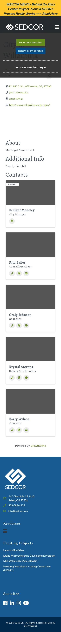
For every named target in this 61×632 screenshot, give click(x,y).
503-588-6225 (16, 505)
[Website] (26, 273)
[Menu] (57, 27)
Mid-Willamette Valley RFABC (20, 560)
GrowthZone (38, 445)
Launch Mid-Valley (13, 550)
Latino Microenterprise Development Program (29, 555)
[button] (30, 42)
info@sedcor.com (18, 510)
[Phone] (12, 273)
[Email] (12, 221)
